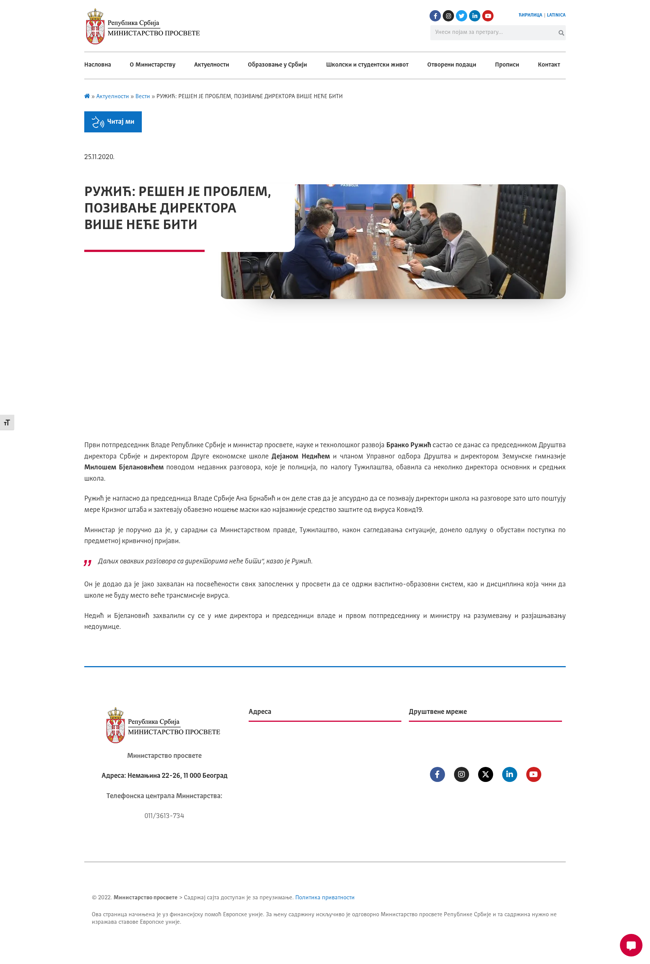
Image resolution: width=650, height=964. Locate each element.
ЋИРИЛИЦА (530, 15)
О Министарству (152, 65)
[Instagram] (448, 15)
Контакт (549, 65)
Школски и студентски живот (367, 65)
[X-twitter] (485, 774)
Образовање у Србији (277, 65)
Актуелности (211, 65)
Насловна (97, 65)
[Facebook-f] (435, 15)
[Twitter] (461, 15)
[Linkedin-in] (474, 15)
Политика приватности (325, 898)
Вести (142, 97)
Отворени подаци (451, 65)
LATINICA (556, 15)
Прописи (507, 65)
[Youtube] (488, 15)
